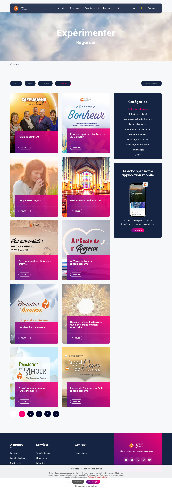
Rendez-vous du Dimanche (137, 129)
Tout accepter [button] (93, 481)
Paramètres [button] (78, 481)
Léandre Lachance (137, 124)
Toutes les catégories (138, 109)
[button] (134, 8)
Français (151, 8)
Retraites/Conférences (137, 139)
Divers (138, 155)
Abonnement (42, 458)
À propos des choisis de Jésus (137, 119)
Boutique (107, 8)
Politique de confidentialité (97, 477)
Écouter (45, 83)
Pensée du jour (43, 453)
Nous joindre (81, 453)
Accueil (60, 8)
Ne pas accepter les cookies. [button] (86, 486)
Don (119, 8)
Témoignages (137, 149)
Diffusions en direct (138, 114)
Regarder (63, 83)
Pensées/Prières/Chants (137, 144)
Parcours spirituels (137, 134)
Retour (16, 64)
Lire (30, 83)
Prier (16, 83)
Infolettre (40, 463)
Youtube (24, 147)
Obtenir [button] (138, 230)
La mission (15, 453)
